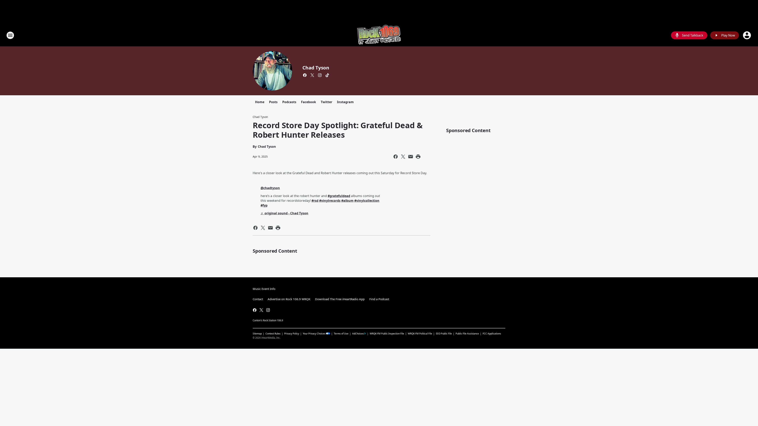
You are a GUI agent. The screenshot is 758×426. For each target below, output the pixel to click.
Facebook (308, 102)
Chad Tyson (315, 67)
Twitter (326, 102)
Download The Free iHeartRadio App (340, 299)
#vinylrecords (330, 200)
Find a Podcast (379, 299)
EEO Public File (444, 333)
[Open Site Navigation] (10, 35)
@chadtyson (270, 188)
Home (259, 102)
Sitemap (257, 333)
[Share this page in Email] (410, 156)
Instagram (345, 102)
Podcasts (289, 102)
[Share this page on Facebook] (395, 156)
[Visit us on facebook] (304, 75)
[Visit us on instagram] (319, 75)
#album (347, 200)
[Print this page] (418, 156)
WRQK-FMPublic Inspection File (387, 333)
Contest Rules (272, 333)
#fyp (264, 205)
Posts (273, 102)
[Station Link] (379, 35)
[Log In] (747, 35)
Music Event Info (264, 289)
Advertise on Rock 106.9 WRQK (289, 299)
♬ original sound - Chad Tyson (284, 213)
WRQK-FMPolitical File (420, 333)
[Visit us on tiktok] (327, 75)
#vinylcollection (366, 200)
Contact (258, 299)
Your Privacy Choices (314, 333)
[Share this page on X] (403, 156)
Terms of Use (341, 333)
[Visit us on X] (312, 75)
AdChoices (358, 333)
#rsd (314, 200)
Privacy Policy (291, 333)
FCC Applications (492, 333)
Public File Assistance (467, 333)
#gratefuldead (339, 196)
